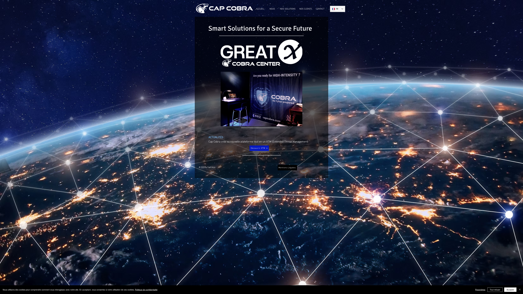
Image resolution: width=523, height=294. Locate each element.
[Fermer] (519, 289)
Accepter (510, 289)
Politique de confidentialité (146, 289)
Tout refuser (495, 289)
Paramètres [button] (480, 289)
